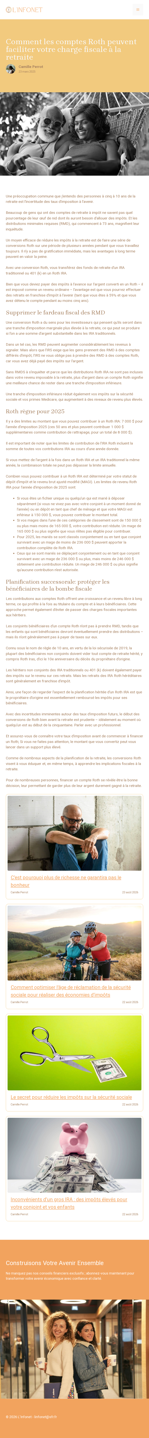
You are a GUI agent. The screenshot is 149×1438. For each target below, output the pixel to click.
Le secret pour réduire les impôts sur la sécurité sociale (71, 1097)
